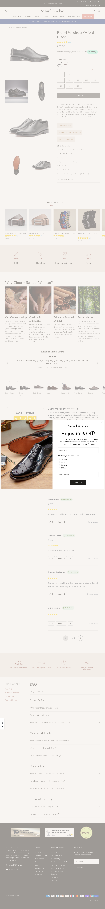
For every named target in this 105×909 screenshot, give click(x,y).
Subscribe (78, 482)
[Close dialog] (102, 422)
